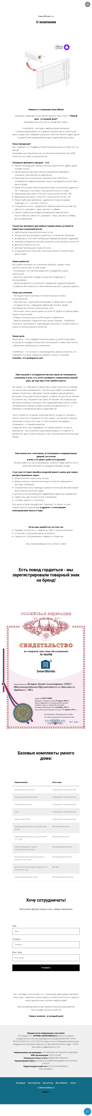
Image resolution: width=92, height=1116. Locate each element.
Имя (14, 926)
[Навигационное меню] (87, 4)
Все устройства (34, 1083)
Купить (73, 1083)
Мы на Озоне (48, 1083)
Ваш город (17, 952)
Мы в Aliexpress (62, 1083)
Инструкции (20, 1083)
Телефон (16, 939)
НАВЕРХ (45, 1092)
